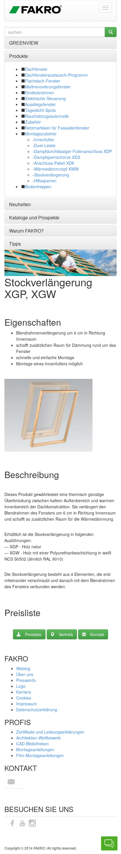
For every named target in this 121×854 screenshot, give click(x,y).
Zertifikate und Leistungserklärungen (50, 732)
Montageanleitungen (35, 749)
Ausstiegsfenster (40, 104)
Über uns (24, 674)
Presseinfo (26, 680)
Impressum (26, 704)
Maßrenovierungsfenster (48, 87)
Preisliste (33, 634)
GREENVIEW (23, 42)
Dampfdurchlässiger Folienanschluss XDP (73, 151)
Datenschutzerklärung (36, 709)
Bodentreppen (38, 186)
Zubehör (33, 122)
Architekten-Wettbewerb (38, 738)
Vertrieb (66, 634)
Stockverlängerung (51, 175)
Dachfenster (36, 69)
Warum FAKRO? (26, 230)
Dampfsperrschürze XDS (57, 157)
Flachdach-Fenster (42, 81)
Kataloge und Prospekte (34, 217)
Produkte (18, 56)
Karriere (23, 692)
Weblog (23, 668)
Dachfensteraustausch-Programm (56, 75)
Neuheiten (20, 204)
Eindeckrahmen (39, 92)
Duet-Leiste (45, 145)
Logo (21, 686)
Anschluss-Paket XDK (54, 163)
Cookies (23, 698)
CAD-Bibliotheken (32, 744)
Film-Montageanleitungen (40, 755)
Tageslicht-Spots (40, 110)
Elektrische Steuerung (45, 98)
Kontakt (97, 634)
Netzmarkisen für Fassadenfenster (57, 128)
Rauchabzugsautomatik (47, 116)
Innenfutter (44, 139)
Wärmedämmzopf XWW (56, 169)
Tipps (15, 243)
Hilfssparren (45, 181)
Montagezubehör (41, 134)
